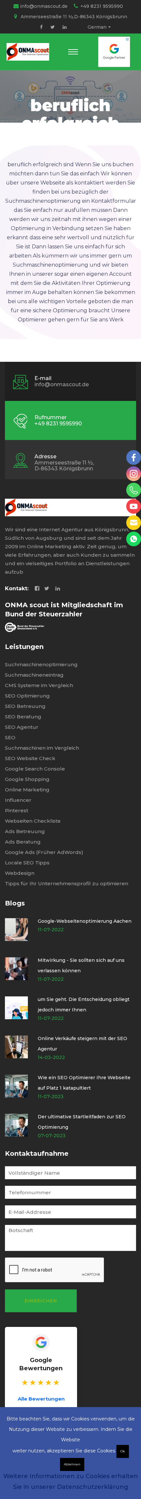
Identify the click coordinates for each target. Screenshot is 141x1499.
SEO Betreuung (25, 706)
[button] (73, 52)
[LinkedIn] (65, 27)
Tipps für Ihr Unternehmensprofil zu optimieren (66, 883)
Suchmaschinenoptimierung (41, 664)
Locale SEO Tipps (27, 863)
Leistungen (24, 647)
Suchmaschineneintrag (34, 675)
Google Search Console (35, 769)
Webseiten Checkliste (33, 821)
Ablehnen (72, 1464)
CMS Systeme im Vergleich (39, 685)
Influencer (18, 800)
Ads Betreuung (25, 831)
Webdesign (19, 873)
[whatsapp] (133, 539)
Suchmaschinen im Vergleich (42, 748)
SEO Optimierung (27, 696)
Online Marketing (27, 789)
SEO (10, 737)
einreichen (41, 1301)
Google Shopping (27, 779)
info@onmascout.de (44, 6)
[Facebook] (41, 27)
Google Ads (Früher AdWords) (44, 852)
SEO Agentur (21, 727)
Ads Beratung (23, 842)
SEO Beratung (23, 716)
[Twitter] (52, 27)
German (97, 27)
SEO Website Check (30, 758)
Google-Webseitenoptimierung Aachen (84, 921)
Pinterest (16, 810)
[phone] (133, 490)
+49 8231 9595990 (101, 6)
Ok (122, 1451)
